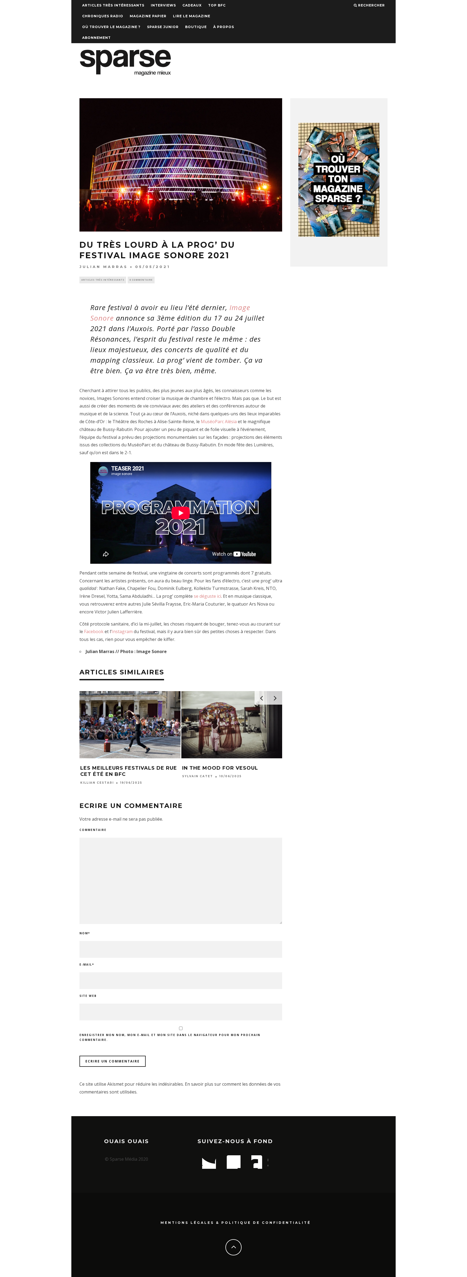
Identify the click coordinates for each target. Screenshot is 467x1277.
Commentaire (92, 830)
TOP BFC (217, 5)
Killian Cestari (97, 782)
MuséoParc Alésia (219, 421)
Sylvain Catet (197, 776)
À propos (223, 27)
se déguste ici (207, 596)
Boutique (196, 27)
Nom (84, 933)
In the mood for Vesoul (220, 768)
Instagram (122, 631)
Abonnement (96, 38)
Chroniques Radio (102, 16)
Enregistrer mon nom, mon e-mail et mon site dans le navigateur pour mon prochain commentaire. (169, 1037)
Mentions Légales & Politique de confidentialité (236, 1223)
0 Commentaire (141, 279)
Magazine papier (148, 16)
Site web (88, 996)
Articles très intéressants (113, 5)
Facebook (94, 631)
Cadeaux (192, 5)
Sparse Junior (163, 27)
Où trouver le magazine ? (111, 27)
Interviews (163, 5)
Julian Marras (103, 266)
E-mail (86, 964)
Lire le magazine (191, 16)
